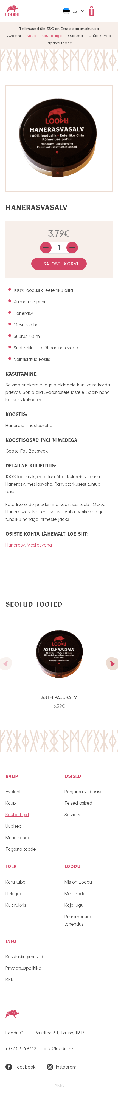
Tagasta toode (59, 42)
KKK (9, 979)
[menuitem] (73, 11)
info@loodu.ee (58, 1048)
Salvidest (73, 814)
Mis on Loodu (78, 881)
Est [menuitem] (76, 11)
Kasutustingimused (24, 956)
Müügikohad (99, 35)
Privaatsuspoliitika (23, 968)
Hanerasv (15, 544)
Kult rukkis (15, 905)
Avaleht (14, 35)
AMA (59, 1085)
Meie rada (75, 893)
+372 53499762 (20, 1048)
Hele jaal (14, 893)
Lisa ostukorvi (59, 263)
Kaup (31, 35)
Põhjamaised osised (84, 791)
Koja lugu (73, 905)
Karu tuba (15, 881)
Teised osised (78, 802)
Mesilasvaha (39, 544)
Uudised (75, 35)
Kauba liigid (52, 35)
